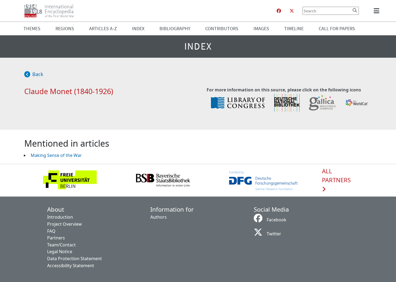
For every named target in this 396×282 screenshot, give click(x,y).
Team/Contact (61, 245)
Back (37, 74)
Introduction (60, 217)
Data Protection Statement (74, 259)
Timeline (294, 28)
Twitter (274, 234)
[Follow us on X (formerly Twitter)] (292, 11)
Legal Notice (59, 252)
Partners (56, 238)
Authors (158, 217)
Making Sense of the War (56, 155)
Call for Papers (337, 28)
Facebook (276, 220)
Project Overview (64, 224)
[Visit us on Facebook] (279, 11)
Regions (64, 28)
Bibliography (174, 28)
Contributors (221, 28)
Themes (31, 28)
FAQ (51, 231)
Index (138, 28)
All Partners (336, 175)
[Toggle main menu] (377, 11)
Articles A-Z (103, 28)
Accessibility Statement (70, 266)
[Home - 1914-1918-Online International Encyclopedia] (51, 11)
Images (261, 28)
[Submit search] (355, 10)
